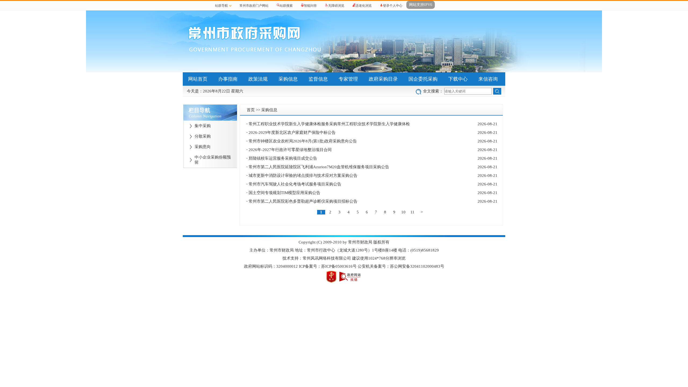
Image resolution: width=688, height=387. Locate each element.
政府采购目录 (383, 79)
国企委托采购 (423, 79)
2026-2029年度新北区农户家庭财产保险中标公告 (292, 132)
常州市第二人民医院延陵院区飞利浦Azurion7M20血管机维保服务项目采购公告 (319, 167)
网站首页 (197, 79)
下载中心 (458, 79)
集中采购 (203, 126)
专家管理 (348, 79)
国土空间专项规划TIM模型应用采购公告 (284, 193)
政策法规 (258, 79)
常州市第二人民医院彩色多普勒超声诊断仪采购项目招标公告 (303, 201)
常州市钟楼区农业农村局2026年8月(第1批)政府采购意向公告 (303, 141)
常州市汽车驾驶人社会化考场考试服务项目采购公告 (295, 184)
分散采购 (203, 136)
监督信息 (318, 79)
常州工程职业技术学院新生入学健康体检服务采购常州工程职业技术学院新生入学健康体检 (329, 124)
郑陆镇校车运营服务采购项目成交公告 (283, 158)
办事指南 (228, 79)
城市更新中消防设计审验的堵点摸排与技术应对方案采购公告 (303, 175)
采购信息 (288, 79)
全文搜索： (433, 91)
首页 (251, 110)
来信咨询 (488, 79)
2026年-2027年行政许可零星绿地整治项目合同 (290, 150)
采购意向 (203, 147)
